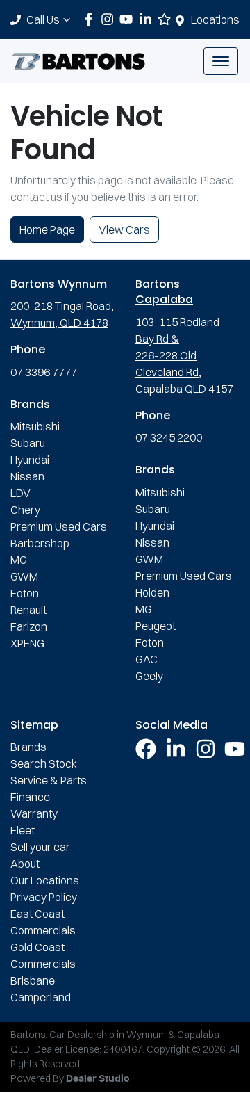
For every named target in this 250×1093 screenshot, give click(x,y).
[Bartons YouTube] (128, 19)
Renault (28, 610)
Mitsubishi (35, 426)
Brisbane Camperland (40, 988)
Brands (28, 747)
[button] (220, 61)
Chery (25, 510)
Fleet (22, 830)
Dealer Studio (98, 1079)
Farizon (28, 626)
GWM (24, 576)
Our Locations (44, 880)
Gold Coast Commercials (43, 955)
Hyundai (29, 460)
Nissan (27, 476)
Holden (152, 592)
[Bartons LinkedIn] (148, 19)
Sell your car (40, 847)
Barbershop (39, 543)
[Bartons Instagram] (110, 19)
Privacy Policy (43, 897)
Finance (30, 797)
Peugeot (155, 626)
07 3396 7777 (43, 372)
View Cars (124, 229)
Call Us (43, 19)
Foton (24, 593)
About (25, 864)
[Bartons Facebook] (91, 19)
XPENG (27, 643)
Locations (215, 19)
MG (18, 560)
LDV (20, 493)
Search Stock (43, 763)
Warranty (34, 813)
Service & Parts (48, 780)
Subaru (27, 443)
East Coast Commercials (43, 922)
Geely (149, 676)
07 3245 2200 (168, 437)
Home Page (47, 229)
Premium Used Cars (58, 526)
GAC (146, 659)
